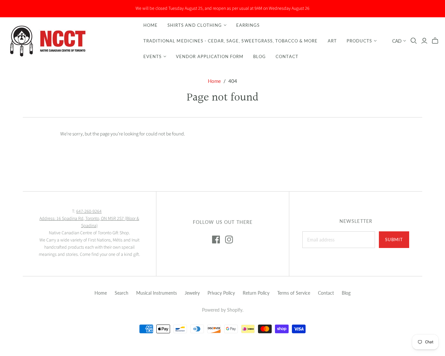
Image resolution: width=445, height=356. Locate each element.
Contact (287, 56)
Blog (259, 56)
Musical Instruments (156, 293)
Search (121, 293)
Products (359, 40)
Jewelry (192, 293)
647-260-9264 (89, 211)
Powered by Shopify (222, 310)
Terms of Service (293, 293)
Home (150, 25)
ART (332, 40)
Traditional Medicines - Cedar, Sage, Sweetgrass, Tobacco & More (230, 40)
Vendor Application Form (209, 56)
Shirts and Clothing (194, 25)
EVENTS (152, 56)
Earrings (248, 25)
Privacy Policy (221, 293)
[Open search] (413, 41)
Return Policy (256, 293)
